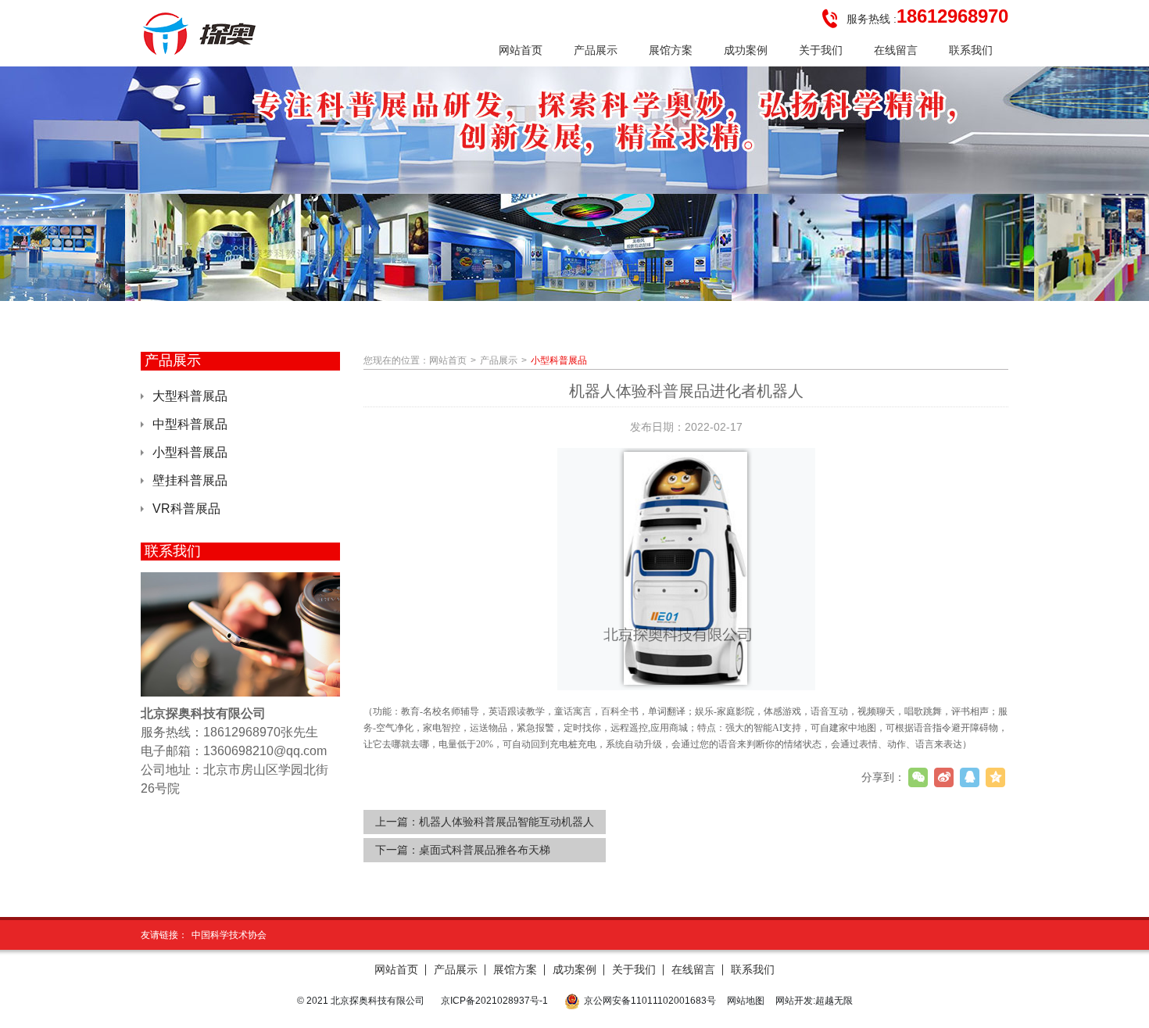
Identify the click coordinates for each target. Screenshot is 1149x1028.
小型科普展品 (189, 452)
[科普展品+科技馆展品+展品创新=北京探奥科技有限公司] (201, 33)
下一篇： (462, 850)
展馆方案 (515, 969)
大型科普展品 (189, 396)
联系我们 (753, 969)
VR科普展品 (186, 508)
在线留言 (693, 969)
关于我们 (634, 969)
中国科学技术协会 (229, 934)
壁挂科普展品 (189, 480)
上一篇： (484, 821)
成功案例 (574, 969)
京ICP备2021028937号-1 (494, 1000)
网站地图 (745, 1000)
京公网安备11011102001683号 (650, 1000)
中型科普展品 (189, 424)
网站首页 (448, 360)
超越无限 (834, 1000)
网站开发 (794, 1000)
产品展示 (498, 360)
